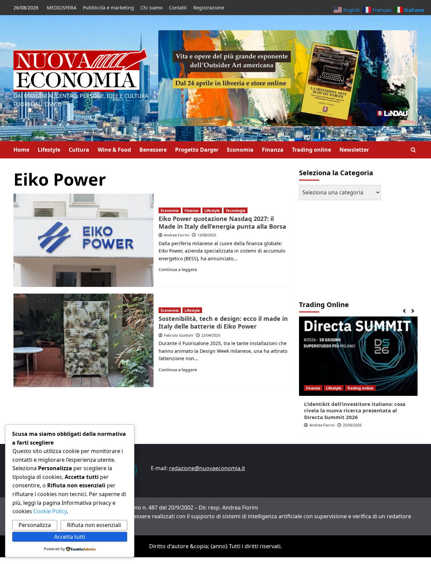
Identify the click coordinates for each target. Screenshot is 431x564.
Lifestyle (49, 149)
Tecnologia (235, 210)
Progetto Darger (197, 149)
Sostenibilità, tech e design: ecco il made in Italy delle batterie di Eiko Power (223, 322)
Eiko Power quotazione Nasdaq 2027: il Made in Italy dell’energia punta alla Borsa (222, 222)
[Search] (413, 150)
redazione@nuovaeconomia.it (207, 468)
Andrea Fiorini (176, 234)
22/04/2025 (210, 335)
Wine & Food (114, 149)
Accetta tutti (69, 536)
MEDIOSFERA (61, 7)
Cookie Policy (49, 511)
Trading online (311, 149)
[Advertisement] (341, 247)
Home (21, 149)
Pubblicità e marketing (108, 7)
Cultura (79, 149)
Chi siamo (151, 7)
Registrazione (208, 7)
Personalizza (35, 525)
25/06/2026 (352, 424)
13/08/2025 (206, 234)
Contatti (178, 7)
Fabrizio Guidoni (178, 335)
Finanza (273, 149)
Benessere (153, 149)
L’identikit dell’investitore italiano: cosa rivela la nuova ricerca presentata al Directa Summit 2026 (354, 410)
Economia (240, 149)
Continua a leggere (178, 269)
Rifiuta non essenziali (94, 525)
